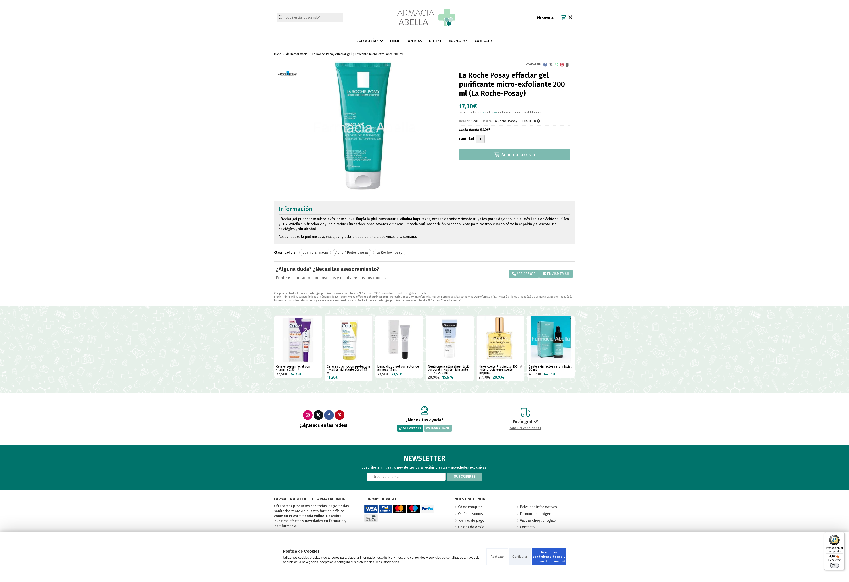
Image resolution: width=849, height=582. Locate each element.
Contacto (527, 527)
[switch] (834, 565)
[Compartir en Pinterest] (562, 64)
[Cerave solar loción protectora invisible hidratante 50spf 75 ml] (349, 339)
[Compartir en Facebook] (545, 64)
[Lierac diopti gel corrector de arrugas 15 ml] (399, 339)
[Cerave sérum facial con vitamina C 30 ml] (298, 339)
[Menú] (842, 535)
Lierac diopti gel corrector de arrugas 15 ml (398, 368)
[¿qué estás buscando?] (310, 17)
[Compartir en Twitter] (551, 64)
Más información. (388, 562)
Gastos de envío (471, 527)
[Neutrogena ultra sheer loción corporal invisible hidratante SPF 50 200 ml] (450, 339)
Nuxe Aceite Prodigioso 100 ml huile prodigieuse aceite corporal (500, 370)
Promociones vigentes (538, 514)
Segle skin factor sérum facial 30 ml (550, 368)
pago (494, 112)
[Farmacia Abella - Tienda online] (424, 17)
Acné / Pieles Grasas (513, 296)
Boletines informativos (538, 507)
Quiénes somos (470, 514)
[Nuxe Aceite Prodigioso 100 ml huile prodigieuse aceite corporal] (500, 339)
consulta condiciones (525, 428)
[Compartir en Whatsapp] (556, 64)
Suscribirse (464, 476)
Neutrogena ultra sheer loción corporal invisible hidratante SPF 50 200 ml (449, 370)
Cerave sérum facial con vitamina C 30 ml (293, 368)
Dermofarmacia (483, 296)
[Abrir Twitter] (318, 415)
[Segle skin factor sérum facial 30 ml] (551, 339)
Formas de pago (471, 520)
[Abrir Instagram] (307, 415)
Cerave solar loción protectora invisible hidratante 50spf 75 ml (348, 370)
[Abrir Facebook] (329, 415)
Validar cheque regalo (538, 520)
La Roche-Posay (556, 296)
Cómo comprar (470, 507)
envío (483, 112)
